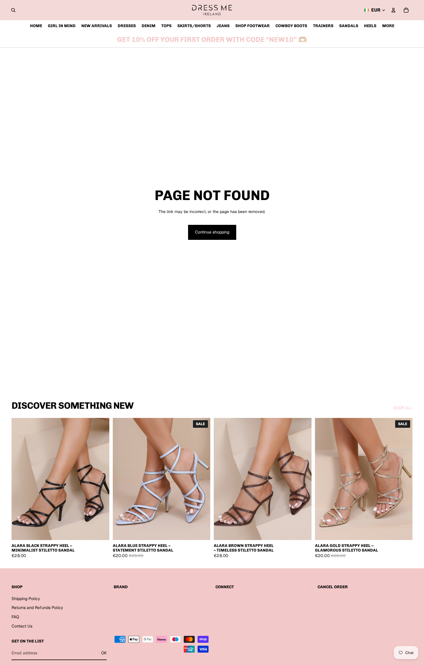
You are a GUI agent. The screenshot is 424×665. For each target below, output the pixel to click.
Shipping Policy (26, 598)
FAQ (15, 616)
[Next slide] (100, 478)
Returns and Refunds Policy (37, 607)
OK (104, 652)
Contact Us (22, 626)
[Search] (13, 10)
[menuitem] (388, 26)
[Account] (393, 10)
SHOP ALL (402, 407)
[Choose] (100, 531)
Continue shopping (212, 232)
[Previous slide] (20, 478)
